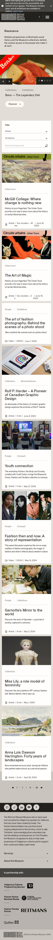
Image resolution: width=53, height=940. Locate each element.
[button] (3, 81)
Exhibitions (28, 90)
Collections (11, 90)
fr (39, 17)
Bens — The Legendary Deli (22, 95)
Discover (13, 104)
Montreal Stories (28, 381)
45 (37, 788)
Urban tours (10, 189)
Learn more (18, 11)
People (8, 309)
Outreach (21, 456)
